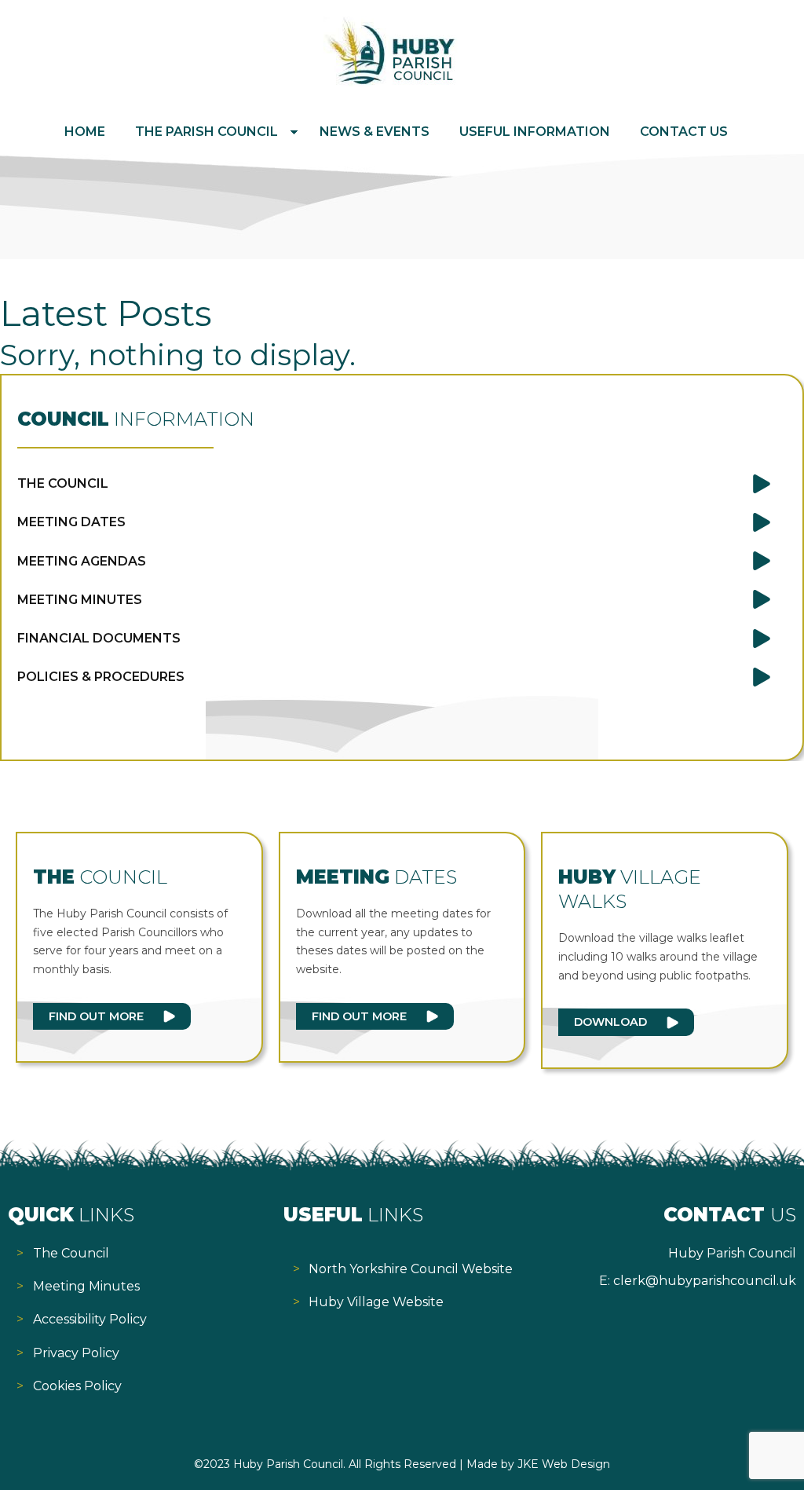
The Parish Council (206, 131)
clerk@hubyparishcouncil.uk (704, 1280)
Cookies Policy (77, 1385)
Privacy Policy (76, 1352)
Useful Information (534, 131)
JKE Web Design (563, 1464)
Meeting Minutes (79, 599)
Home (84, 131)
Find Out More (96, 1016)
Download (610, 1022)
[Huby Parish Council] (390, 82)
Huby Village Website (376, 1301)
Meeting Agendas (81, 561)
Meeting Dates (71, 521)
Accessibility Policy (90, 1319)
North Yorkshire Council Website (411, 1268)
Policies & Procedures (101, 676)
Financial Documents (99, 638)
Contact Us (684, 131)
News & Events (374, 131)
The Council (62, 483)
